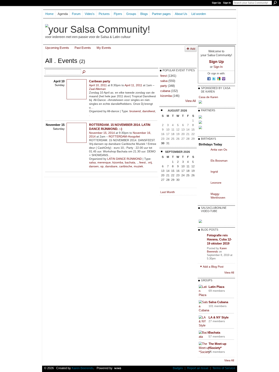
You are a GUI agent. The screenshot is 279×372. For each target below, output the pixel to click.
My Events (104, 47)
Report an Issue (197, 368)
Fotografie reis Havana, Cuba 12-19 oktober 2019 (219, 239)
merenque (104, 162)
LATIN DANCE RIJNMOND (124, 158)
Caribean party (99, 81)
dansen (94, 166)
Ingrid (214, 171)
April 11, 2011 (133, 85)
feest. (142, 162)
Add (192, 48)
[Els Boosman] (204, 164)
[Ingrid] (204, 175)
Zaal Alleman (97, 88)
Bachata (214, 332)
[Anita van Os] (204, 153)
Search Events (84, 72)
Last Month (167, 192)
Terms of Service (223, 368)
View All (190, 101)
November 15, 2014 (102, 132)
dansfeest (148, 111)
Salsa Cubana (218, 302)
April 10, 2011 (98, 85)
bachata (130, 162)
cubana (165, 91)
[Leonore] (204, 186)
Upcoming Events (57, 47)
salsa (92, 162)
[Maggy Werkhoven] (204, 197)
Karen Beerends (217, 250)
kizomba (117, 162)
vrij (150, 162)
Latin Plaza (216, 286)
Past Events (83, 47)
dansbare (111, 166)
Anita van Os (219, 149)
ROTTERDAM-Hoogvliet (124, 136)
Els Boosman (219, 160)
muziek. (139, 166)
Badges (178, 368)
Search (275, 2)
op (102, 166)
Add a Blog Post (213, 266)
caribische (125, 166)
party (163, 85)
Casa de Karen (208, 97)
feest (163, 75)
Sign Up (216, 2)
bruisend (135, 111)
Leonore (216, 182)
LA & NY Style (219, 317)
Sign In (227, 2)
